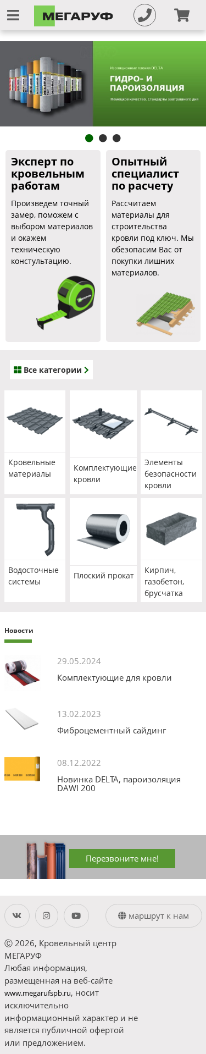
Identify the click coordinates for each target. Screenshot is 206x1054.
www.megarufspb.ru (37, 993)
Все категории (52, 370)
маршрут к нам (157, 915)
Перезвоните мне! (122, 858)
